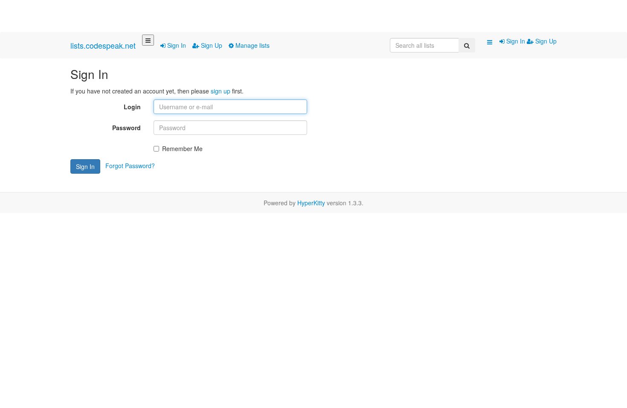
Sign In (175, 45)
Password (126, 127)
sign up (220, 91)
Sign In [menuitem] (516, 41)
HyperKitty (311, 202)
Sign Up (210, 45)
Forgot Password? (130, 165)
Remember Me (182, 148)
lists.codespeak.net (103, 45)
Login (132, 106)
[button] (490, 42)
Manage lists (252, 45)
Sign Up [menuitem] (545, 41)
